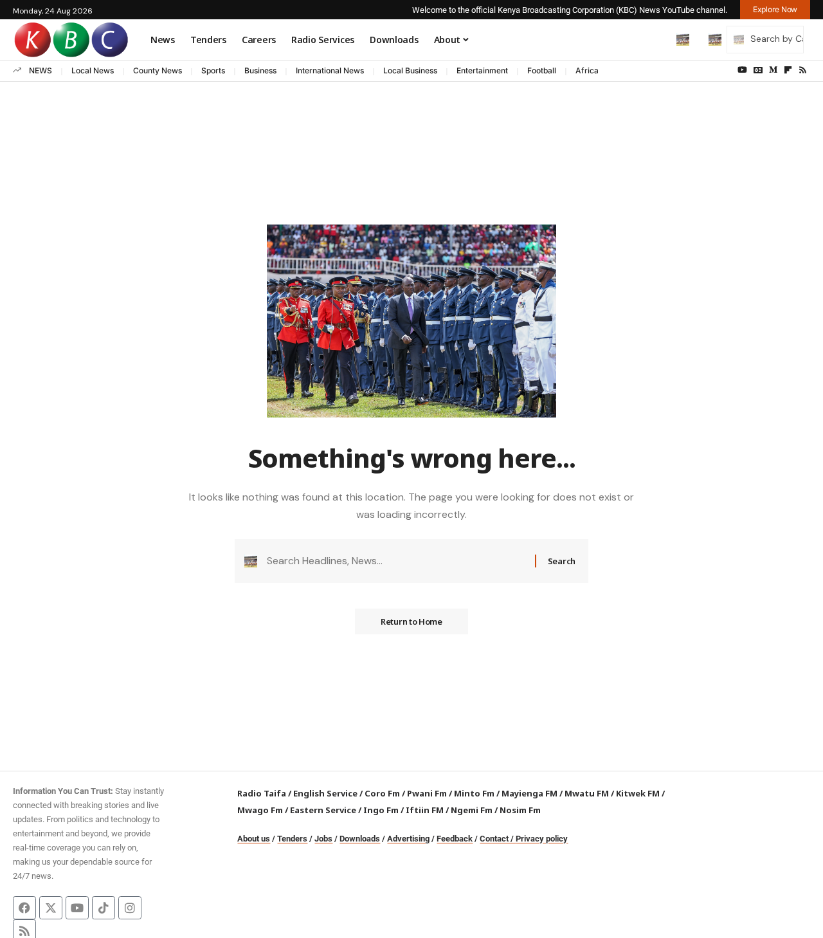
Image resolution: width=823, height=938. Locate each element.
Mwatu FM (587, 793)
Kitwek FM (638, 793)
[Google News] (758, 70)
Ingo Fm (381, 810)
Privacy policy (542, 838)
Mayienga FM (529, 793)
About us (253, 838)
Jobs (323, 838)
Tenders (292, 838)
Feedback (455, 838)
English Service (325, 793)
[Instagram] (129, 907)
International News (330, 70)
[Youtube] (77, 907)
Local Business (410, 70)
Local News (92, 70)
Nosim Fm (519, 810)
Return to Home (411, 621)
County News (157, 70)
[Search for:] (396, 560)
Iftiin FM (425, 810)
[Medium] (773, 70)
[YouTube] (742, 70)
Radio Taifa (261, 793)
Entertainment (482, 70)
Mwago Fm (260, 810)
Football (541, 70)
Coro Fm (382, 793)
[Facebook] (24, 907)
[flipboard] (788, 70)
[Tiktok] (103, 907)
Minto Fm (474, 793)
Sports (213, 70)
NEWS (40, 70)
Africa (587, 70)
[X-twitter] (50, 907)
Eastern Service (323, 810)
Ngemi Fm (472, 810)
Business (260, 70)
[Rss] (802, 70)
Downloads (359, 838)
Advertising (408, 838)
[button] (656, 39)
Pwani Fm (427, 793)
